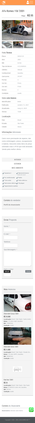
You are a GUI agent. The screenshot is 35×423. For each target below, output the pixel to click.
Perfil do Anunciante (12, 205)
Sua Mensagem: (10, 250)
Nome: (7, 226)
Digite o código (8, 269)
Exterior (17, 164)
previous (3, 30)
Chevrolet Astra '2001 (11, 347)
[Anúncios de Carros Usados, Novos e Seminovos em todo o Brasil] (7, 3)
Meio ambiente (17, 168)
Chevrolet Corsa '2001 (11, 314)
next (31, 30)
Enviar (28, 271)
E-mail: (7, 234)
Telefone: (7, 242)
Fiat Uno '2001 (8, 380)
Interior (17, 160)
